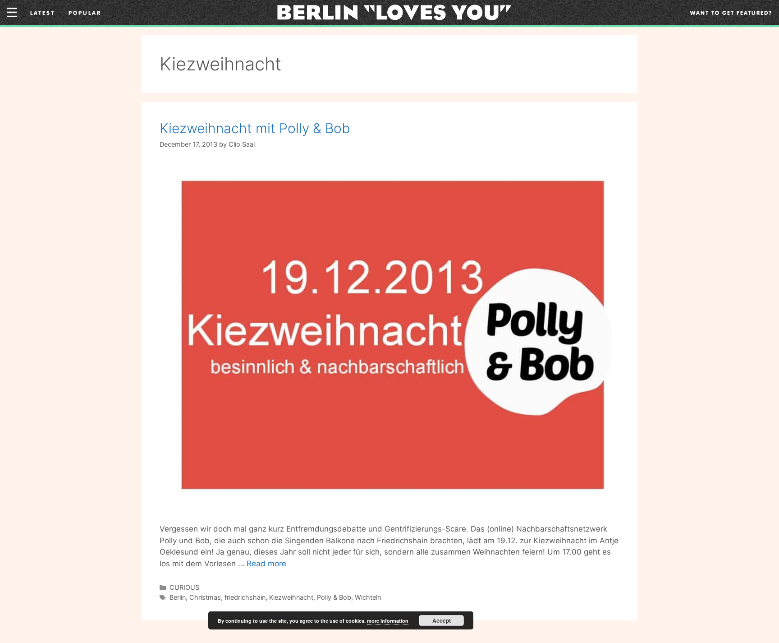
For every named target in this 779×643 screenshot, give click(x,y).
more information (387, 620)
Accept (441, 620)
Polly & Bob (334, 597)
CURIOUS (184, 587)
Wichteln (368, 597)
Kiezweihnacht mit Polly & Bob (255, 128)
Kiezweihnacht (291, 597)
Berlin (178, 597)
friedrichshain (245, 597)
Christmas (205, 597)
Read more (266, 563)
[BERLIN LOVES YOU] (394, 11)
